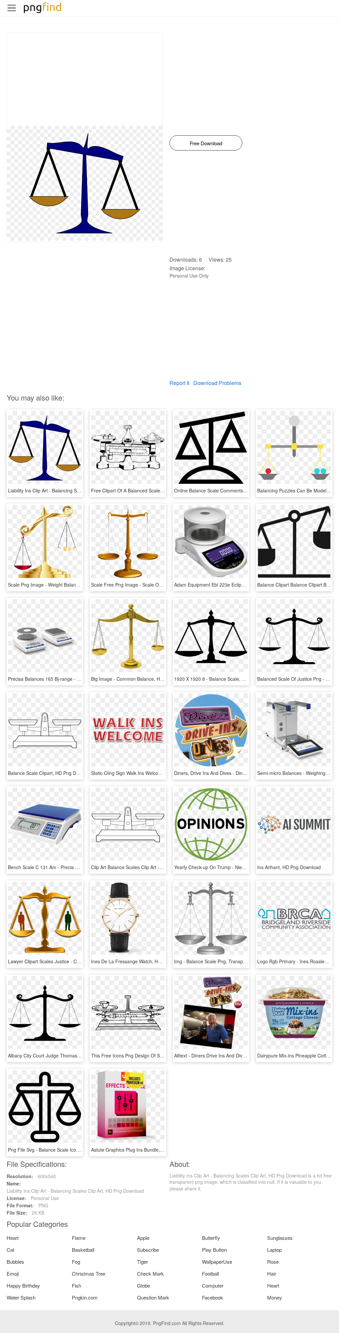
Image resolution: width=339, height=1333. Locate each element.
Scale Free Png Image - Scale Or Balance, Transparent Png (154, 584)
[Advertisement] (85, 79)
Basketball (83, 1249)
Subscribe (148, 1249)
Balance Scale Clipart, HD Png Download (51, 773)
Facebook (212, 1297)
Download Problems (217, 383)
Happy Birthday (23, 1285)
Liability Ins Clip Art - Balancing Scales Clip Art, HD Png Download (76, 490)
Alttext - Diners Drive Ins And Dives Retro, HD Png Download (237, 1055)
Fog (76, 1261)
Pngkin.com (85, 1297)
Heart (13, 1237)
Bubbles (15, 1261)
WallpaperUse (217, 1261)
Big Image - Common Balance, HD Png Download (143, 678)
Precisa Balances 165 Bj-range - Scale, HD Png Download (68, 678)
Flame (78, 1237)
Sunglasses (280, 1237)
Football (210, 1273)
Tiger (142, 1261)
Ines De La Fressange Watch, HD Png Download (142, 961)
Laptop (274, 1249)
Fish (76, 1285)
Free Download (206, 143)
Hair (271, 1273)
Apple (143, 1237)
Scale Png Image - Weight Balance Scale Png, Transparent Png (74, 584)
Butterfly (211, 1237)
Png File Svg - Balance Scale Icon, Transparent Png (62, 1149)
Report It (179, 383)
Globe (143, 1285)
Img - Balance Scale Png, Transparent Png (219, 961)
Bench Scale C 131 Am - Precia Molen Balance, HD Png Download (77, 867)
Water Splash (21, 1297)
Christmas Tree (88, 1273)
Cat (10, 1249)
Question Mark (153, 1297)
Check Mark (150, 1273)
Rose (273, 1261)
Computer (212, 1285)
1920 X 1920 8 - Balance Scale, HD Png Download (227, 678)
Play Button (214, 1249)
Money (274, 1297)
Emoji (13, 1273)
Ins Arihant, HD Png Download (289, 867)
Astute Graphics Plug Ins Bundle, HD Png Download (145, 1149)
